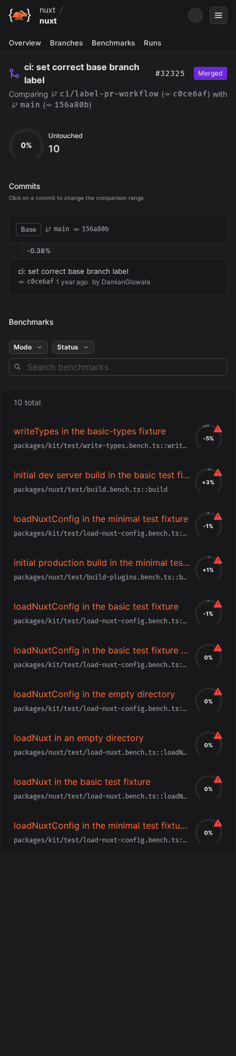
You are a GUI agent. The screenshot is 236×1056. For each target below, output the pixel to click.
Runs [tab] (152, 42)
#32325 (170, 73)
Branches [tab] (66, 42)
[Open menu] (218, 15)
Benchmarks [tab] (113, 42)
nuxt (47, 9)
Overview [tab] (25, 42)
